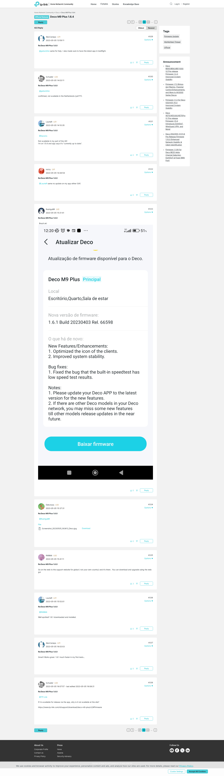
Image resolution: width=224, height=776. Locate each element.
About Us (38, 745)
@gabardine (44, 51)
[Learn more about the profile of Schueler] (42, 78)
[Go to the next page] (155, 22)
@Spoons (43, 136)
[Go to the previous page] (128, 22)
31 (140, 22)
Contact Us (38, 753)
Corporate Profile (41, 749)
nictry (48, 169)
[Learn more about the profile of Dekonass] (42, 506)
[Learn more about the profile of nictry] (42, 171)
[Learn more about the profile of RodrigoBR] (42, 211)
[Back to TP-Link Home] (41, 4)
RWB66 (49, 555)
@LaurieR (43, 183)
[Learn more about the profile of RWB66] (42, 557)
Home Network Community (44, 12)
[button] (94, 4)
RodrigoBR (50, 209)
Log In (177, 4)
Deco (58, 12)
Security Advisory (64, 756)
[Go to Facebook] (177, 750)
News (59, 749)
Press (59, 745)
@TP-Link (43, 697)
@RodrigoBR (44, 519)
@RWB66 (43, 612)
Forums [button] (104, 4)
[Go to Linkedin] (188, 750)
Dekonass (50, 505)
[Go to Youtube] (172, 750)
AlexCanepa (51, 37)
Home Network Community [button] (61, 4)
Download (86, 528)
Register (186, 4)
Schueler (49, 77)
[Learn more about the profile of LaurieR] (42, 123)
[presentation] (41, 38)
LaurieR (49, 122)
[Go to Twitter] (182, 750)
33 (148, 22)
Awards (60, 753)
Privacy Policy (40, 756)
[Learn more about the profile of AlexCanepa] (42, 38)
